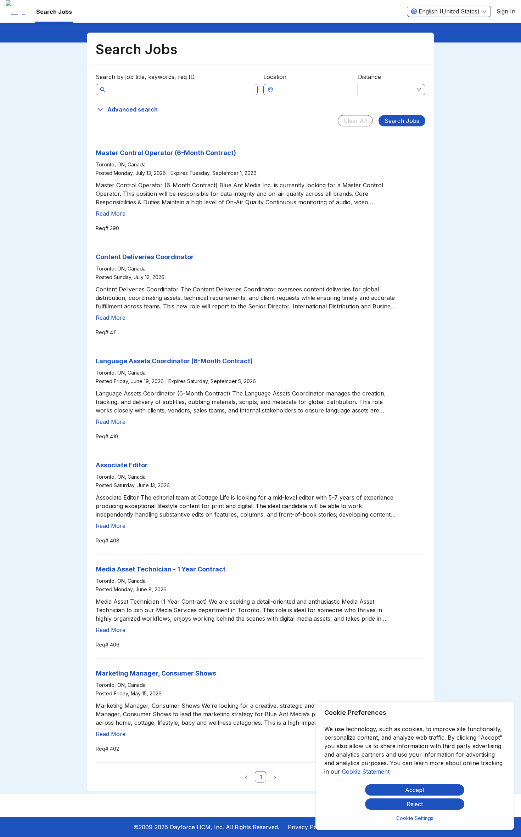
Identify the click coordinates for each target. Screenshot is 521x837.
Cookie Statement (366, 771)
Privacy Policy (307, 827)
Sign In (506, 11)
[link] (260, 776)
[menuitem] (15, 11)
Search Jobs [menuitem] (54, 11)
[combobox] (314, 89)
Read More (110, 213)
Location (274, 76)
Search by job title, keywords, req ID (145, 76)
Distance (369, 76)
